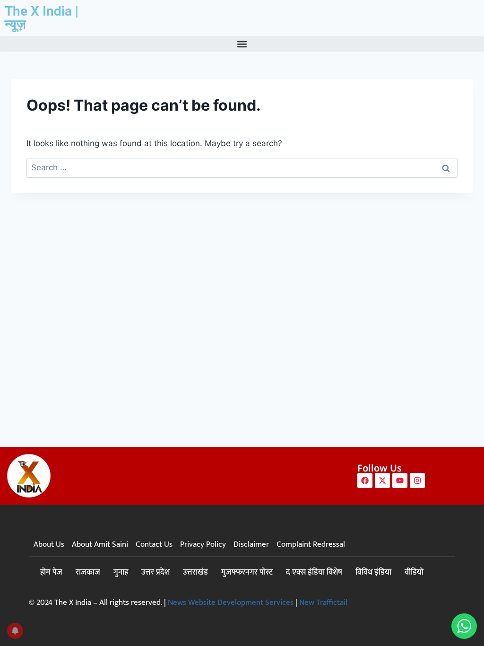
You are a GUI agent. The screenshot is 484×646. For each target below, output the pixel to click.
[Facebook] (364, 480)
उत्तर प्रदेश (155, 572)
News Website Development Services (231, 602)
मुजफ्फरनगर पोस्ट (247, 572)
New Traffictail (323, 602)
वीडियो (414, 572)
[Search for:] (242, 167)
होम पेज (51, 572)
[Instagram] (417, 480)
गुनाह (120, 572)
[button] (242, 44)
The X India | (41, 11)
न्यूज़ (15, 24)
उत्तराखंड (195, 572)
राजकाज (88, 572)
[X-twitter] (382, 480)
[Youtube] (399, 480)
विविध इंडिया (373, 572)
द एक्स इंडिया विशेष (314, 572)
